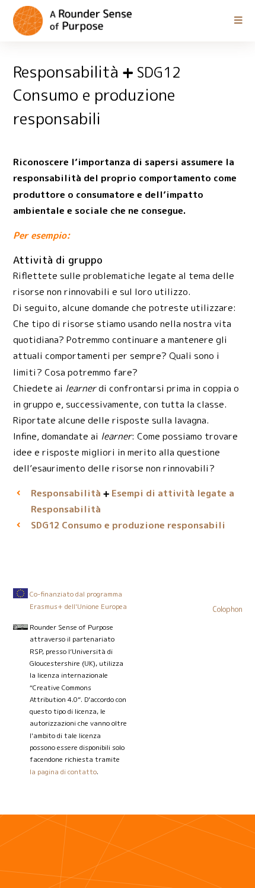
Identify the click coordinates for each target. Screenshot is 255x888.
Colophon (228, 609)
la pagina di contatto (63, 772)
